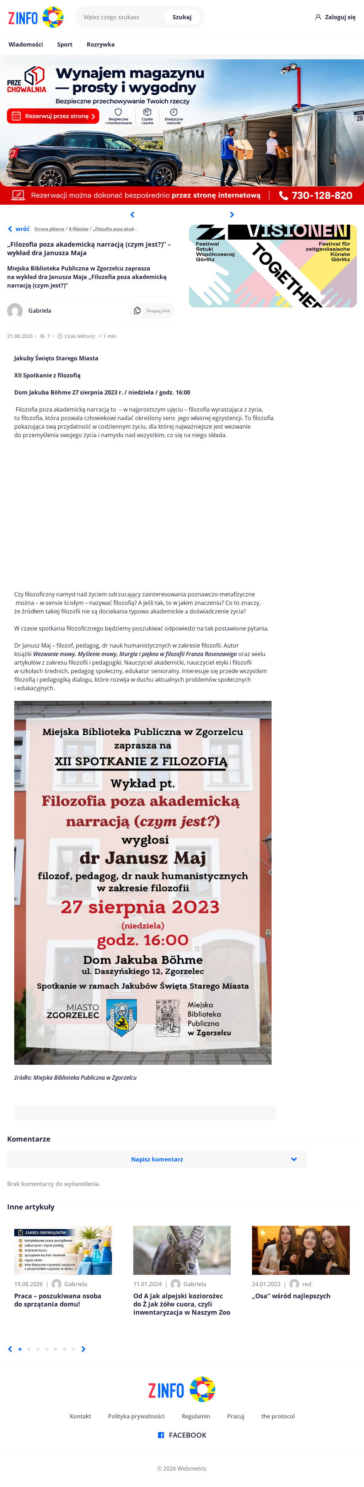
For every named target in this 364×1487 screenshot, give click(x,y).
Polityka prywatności (136, 1416)
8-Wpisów (79, 229)
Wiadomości (26, 44)
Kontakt (80, 1416)
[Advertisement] (145, 514)
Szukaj (182, 17)
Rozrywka (101, 44)
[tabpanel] (182, 132)
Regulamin (196, 1416)
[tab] (20, 1349)
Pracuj (235, 1416)
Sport (65, 44)
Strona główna (49, 229)
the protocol (278, 1416)
